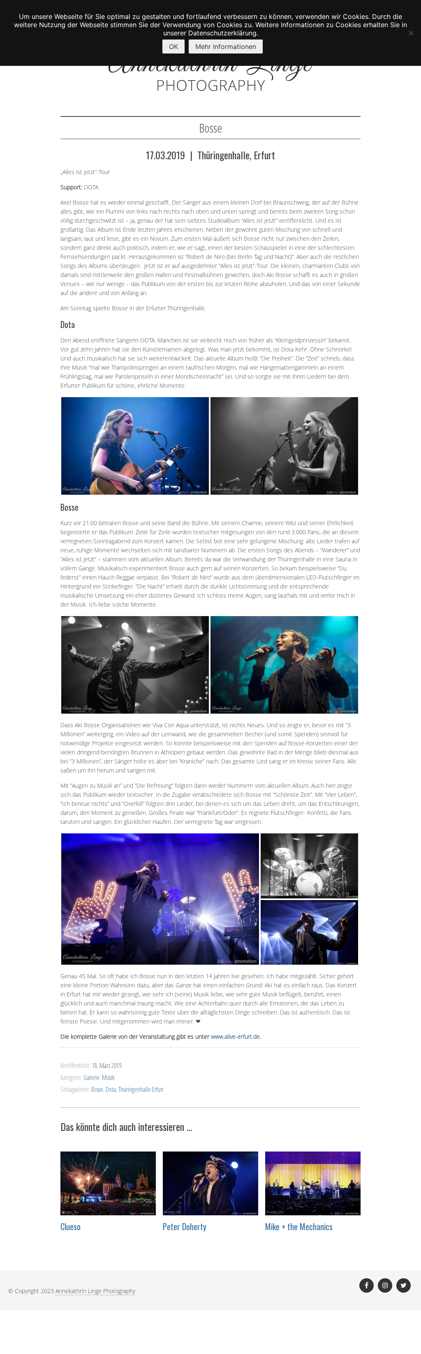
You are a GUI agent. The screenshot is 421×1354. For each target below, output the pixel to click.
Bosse (97, 1089)
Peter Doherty (184, 1226)
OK (173, 46)
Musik (108, 1077)
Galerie (91, 1077)
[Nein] (411, 33)
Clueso (70, 1226)
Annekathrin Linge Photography (95, 1291)
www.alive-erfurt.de (235, 1036)
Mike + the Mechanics (299, 1226)
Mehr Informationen (225, 46)
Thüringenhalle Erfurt (141, 1089)
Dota (111, 1089)
